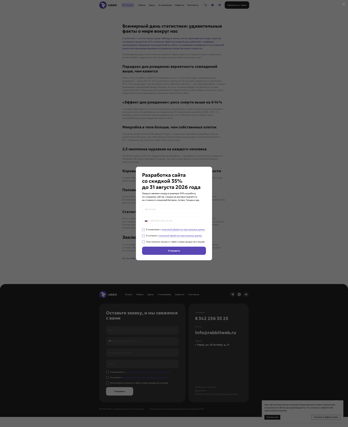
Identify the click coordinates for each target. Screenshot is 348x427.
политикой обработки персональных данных (183, 229)
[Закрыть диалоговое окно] (344, 4)
